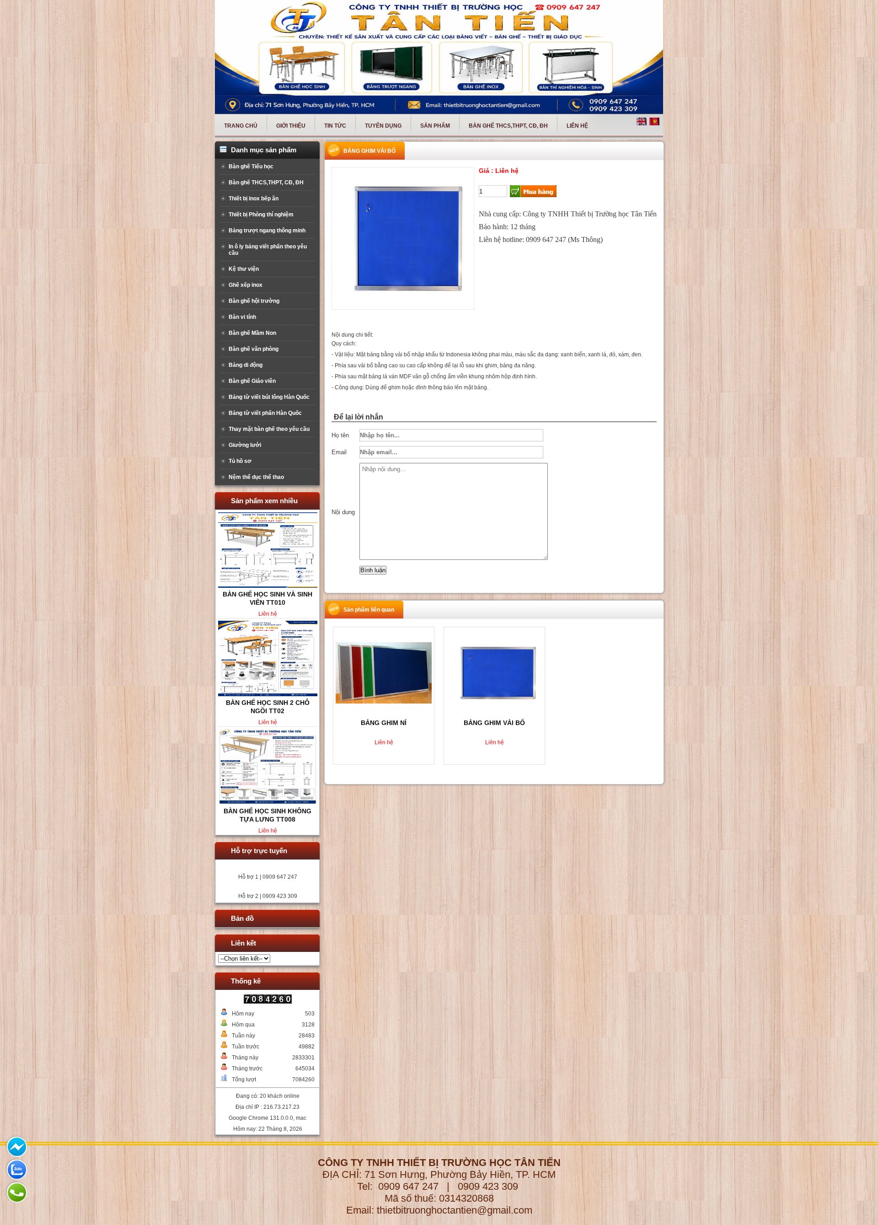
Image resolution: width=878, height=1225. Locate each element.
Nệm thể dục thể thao (256, 477)
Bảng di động (245, 365)
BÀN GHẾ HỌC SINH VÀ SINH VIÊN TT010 (267, 707)
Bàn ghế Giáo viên (252, 381)
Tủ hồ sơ (240, 461)
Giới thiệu (290, 126)
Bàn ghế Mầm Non (252, 333)
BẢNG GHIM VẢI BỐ (494, 722)
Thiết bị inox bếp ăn (253, 198)
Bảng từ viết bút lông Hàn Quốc (269, 397)
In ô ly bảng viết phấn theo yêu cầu (268, 249)
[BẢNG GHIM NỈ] (384, 672)
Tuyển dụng (383, 126)
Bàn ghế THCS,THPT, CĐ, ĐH (508, 126)
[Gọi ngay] (16, 1191)
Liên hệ (577, 126)
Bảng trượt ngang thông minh (267, 230)
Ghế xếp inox (245, 285)
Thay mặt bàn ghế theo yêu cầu (269, 429)
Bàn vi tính (242, 317)
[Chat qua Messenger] (16, 1146)
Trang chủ (240, 126)
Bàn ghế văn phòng (253, 349)
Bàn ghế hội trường (254, 301)
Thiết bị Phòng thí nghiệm (261, 214)
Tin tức (335, 126)
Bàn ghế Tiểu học (251, 166)
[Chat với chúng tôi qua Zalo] (16, 1169)
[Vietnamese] (655, 120)
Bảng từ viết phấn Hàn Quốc (265, 413)
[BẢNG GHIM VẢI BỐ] (494, 672)
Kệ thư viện (244, 269)
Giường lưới (245, 445)
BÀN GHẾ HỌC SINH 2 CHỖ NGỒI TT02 (268, 815)
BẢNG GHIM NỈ (384, 722)
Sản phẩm (435, 126)
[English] (642, 120)
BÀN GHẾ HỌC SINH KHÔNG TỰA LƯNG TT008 (267, 598)
